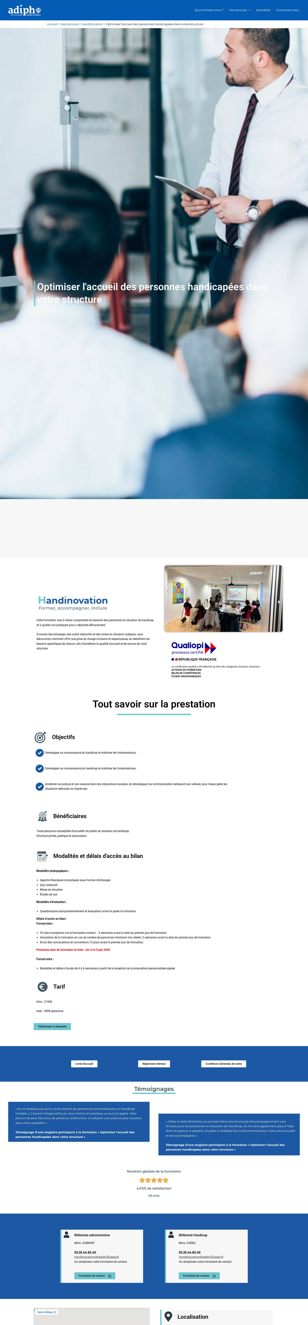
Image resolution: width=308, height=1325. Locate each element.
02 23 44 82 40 (85, 1252)
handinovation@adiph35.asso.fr (96, 1257)
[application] (248, 10)
